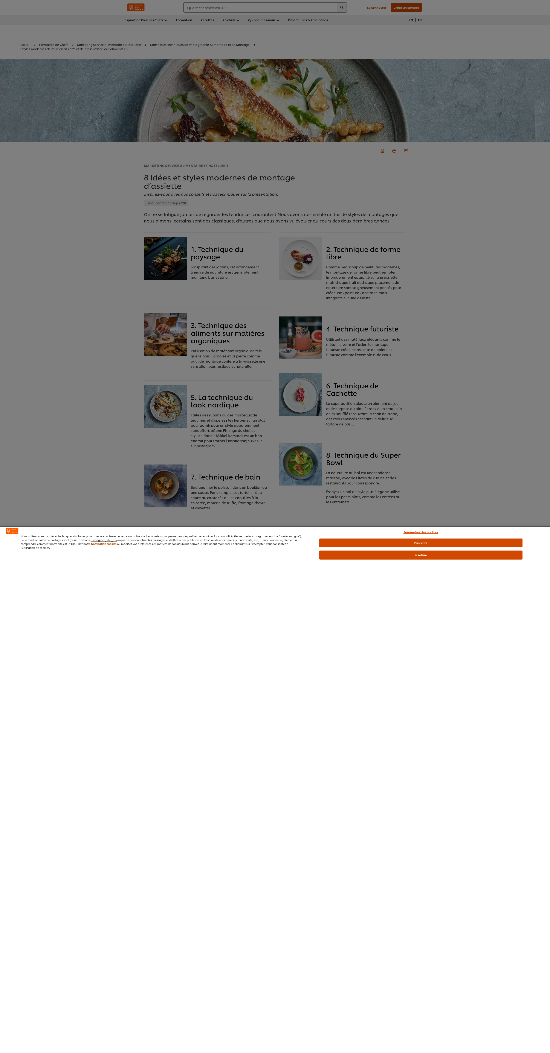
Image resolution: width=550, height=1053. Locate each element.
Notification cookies (103, 544)
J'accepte (420, 543)
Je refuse (420, 555)
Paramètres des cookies (420, 532)
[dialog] (275, 789)
